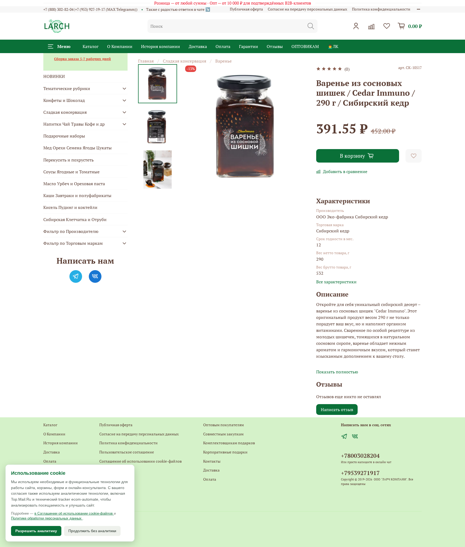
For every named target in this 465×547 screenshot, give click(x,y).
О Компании (119, 46)
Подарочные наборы (64, 136)
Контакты (108, 470)
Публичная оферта (246, 9)
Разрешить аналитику (36, 531)
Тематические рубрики (66, 88)
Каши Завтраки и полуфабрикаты (77, 195)
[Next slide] (157, 181)
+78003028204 (360, 455)
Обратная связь (112, 479)
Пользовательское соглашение (126, 452)
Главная (146, 61)
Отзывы (275, 46)
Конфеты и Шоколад (64, 100)
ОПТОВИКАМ (305, 46)
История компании (160, 46)
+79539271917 (360, 473)
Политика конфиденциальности (381, 9)
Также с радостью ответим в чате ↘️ (178, 9)
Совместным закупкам (223, 433)
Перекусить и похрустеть (68, 160)
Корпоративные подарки (225, 452)
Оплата (223, 46)
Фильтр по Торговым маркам (73, 243)
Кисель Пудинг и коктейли (70, 207)
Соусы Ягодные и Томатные (71, 172)
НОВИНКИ (54, 76)
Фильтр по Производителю (70, 231)
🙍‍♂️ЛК (332, 46)
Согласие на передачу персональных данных (307, 9)
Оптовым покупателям (223, 424)
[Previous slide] (194, 126)
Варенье (223, 61)
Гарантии (248, 46)
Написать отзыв (337, 409)
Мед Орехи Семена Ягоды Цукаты (77, 148)
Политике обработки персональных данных (47, 518)
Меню (64, 46)
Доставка (198, 46)
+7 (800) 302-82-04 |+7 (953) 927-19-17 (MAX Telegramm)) (90, 9)
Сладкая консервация (184, 61)
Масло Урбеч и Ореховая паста (74, 184)
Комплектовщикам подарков (229, 442)
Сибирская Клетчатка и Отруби (75, 219)
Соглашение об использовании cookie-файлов (140, 461)
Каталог (90, 46)
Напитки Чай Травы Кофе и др (74, 124)
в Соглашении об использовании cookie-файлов (74, 513)
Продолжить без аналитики (92, 531)
